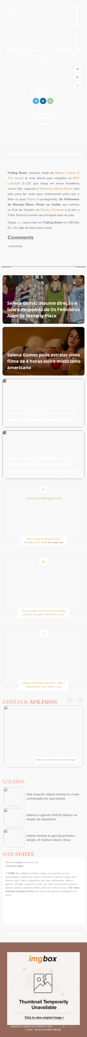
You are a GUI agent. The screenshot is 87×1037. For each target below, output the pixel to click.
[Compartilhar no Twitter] (36, 100)
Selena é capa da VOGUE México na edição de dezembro (51, 817)
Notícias (41, 92)
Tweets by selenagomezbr (44, 498)
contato (19, 862)
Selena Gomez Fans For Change (55, 760)
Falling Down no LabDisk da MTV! (43, 54)
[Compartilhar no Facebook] (43, 100)
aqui (20, 222)
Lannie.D (70, 1026)
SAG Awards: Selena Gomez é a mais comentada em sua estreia (52, 796)
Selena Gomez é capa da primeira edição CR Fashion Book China (50, 838)
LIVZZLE (58, 1026)
